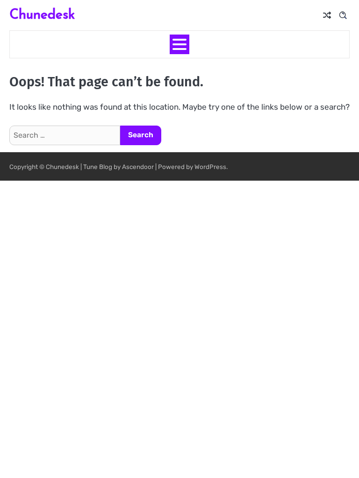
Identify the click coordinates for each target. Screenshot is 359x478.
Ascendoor (138, 166)
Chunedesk (42, 14)
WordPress (210, 166)
